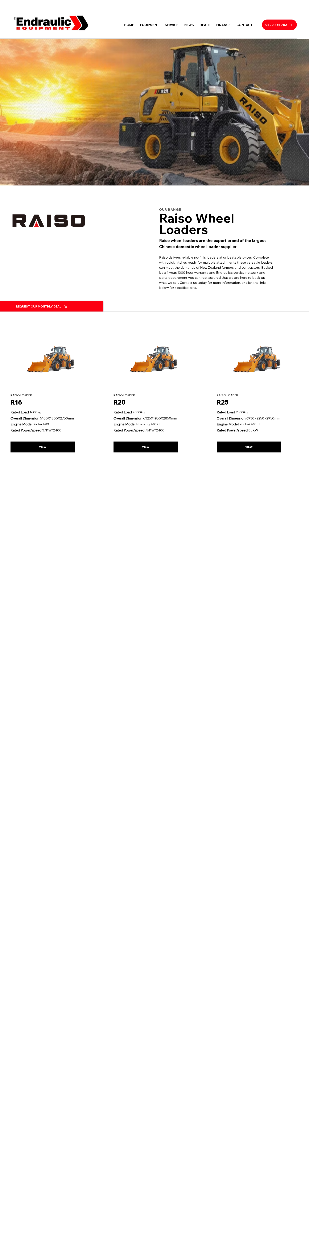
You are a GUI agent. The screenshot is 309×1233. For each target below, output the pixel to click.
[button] (149, 25)
